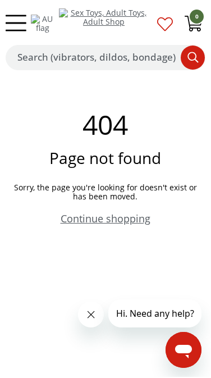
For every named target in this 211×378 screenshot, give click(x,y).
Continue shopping (105, 218)
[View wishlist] (165, 27)
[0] (194, 26)
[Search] (193, 57)
